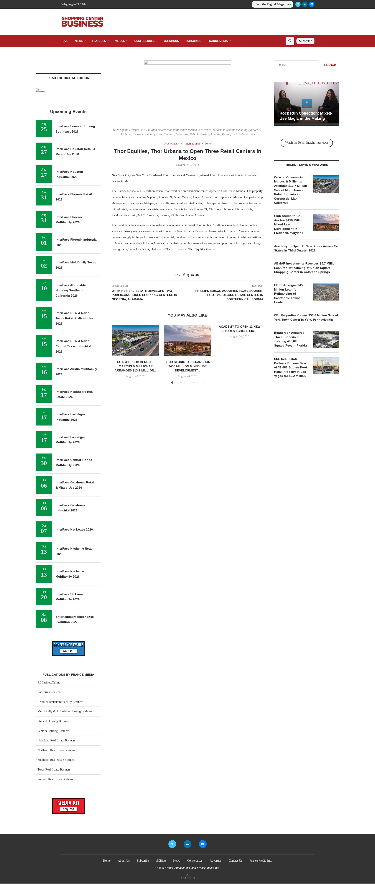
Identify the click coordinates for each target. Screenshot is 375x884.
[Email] (311, 4)
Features (99, 41)
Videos (120, 41)
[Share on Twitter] (187, 275)
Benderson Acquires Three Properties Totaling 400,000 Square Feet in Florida (291, 339)
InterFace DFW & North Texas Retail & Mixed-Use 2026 (74, 318)
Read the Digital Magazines (273, 4)
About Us (124, 860)
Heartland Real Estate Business (56, 740)
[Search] (290, 41)
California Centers (49, 692)
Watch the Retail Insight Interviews (306, 142)
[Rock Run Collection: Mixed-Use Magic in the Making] (306, 104)
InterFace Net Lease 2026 (74, 529)
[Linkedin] (305, 4)
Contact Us (235, 860)
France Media (218, 41)
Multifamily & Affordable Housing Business (65, 711)
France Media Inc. (261, 860)
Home (64, 41)
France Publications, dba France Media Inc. (192, 867)
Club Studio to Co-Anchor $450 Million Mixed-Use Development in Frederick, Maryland (289, 224)
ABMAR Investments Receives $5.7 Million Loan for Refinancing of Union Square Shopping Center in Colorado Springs (305, 268)
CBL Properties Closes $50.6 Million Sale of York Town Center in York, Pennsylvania (306, 317)
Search (330, 64)
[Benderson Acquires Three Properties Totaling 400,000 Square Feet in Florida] (326, 339)
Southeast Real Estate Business (56, 759)
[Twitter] (298, 4)
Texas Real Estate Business (54, 769)
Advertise (215, 860)
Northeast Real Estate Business (56, 750)
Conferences (144, 41)
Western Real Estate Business (55, 779)
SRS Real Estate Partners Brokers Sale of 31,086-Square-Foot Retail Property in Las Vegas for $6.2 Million (290, 367)
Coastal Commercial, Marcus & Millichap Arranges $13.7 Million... (136, 366)
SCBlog (161, 860)
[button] (117, 354)
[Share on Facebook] (184, 275)
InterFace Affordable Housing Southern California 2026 (71, 290)
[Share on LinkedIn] (192, 275)
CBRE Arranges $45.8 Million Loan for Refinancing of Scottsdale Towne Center (289, 293)
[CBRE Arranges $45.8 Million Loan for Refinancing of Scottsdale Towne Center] (326, 292)
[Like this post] (178, 275)
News (79, 41)
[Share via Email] (197, 275)
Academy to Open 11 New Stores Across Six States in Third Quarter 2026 (306, 248)
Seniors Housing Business (53, 731)
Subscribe (193, 41)
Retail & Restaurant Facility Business (60, 701)
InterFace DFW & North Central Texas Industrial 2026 (73, 346)
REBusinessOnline (49, 682)
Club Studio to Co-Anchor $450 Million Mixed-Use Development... (187, 366)
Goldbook (171, 41)
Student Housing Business (53, 721)
